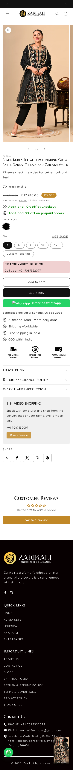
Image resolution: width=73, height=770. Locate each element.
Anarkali (11, 632)
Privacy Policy (16, 698)
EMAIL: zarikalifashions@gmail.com (35, 730)
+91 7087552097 (30, 270)
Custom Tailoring (18, 253)
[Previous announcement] (7, 4)
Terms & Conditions (20, 691)
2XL (56, 245)
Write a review (36, 520)
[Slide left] (28, 149)
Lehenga (10, 626)
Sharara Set (14, 639)
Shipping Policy (16, 678)
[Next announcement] (66, 4)
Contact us (13, 665)
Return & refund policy (23, 685)
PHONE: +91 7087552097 (26, 724)
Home (8, 613)
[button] (7, 13)
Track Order (14, 704)
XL (43, 245)
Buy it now (36, 292)
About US (11, 659)
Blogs (8, 672)
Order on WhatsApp (46, 303)
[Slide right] (45, 149)
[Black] (6, 226)
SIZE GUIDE (60, 236)
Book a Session (19, 435)
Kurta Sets (12, 619)
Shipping (23, 200)
